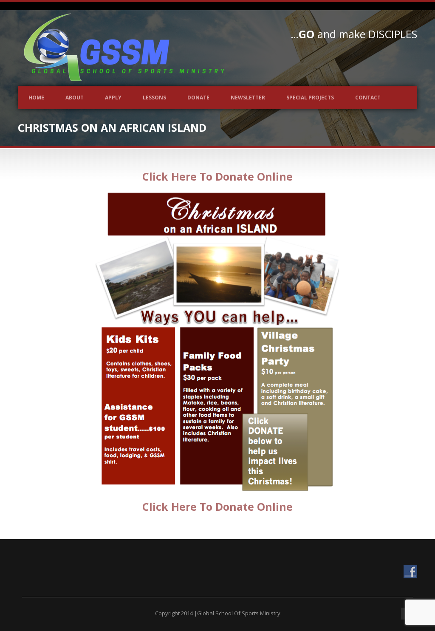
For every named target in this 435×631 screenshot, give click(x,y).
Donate (198, 97)
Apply (113, 97)
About (74, 97)
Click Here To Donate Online (217, 176)
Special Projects (310, 97)
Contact (368, 97)
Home (36, 97)
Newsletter (248, 97)
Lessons (154, 97)
